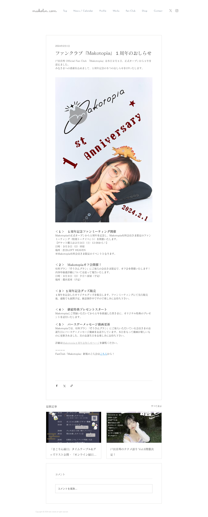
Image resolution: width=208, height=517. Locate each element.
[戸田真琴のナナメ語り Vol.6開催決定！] (134, 427)
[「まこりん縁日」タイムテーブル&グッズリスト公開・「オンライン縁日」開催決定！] (73, 427)
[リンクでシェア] (71, 385)
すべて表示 (156, 406)
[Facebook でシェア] (56, 385)
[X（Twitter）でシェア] (64, 385)
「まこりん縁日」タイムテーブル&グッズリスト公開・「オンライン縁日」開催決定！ (73, 452)
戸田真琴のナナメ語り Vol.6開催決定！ (132, 452)
